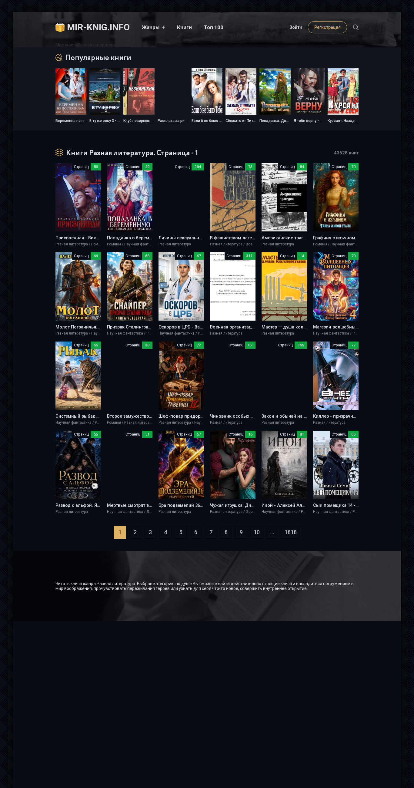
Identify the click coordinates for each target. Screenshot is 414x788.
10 (257, 532)
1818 (291, 532)
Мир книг (64, 44)
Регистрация (327, 27)
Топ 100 (213, 27)
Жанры (151, 27)
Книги (184, 27)
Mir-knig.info (98, 27)
